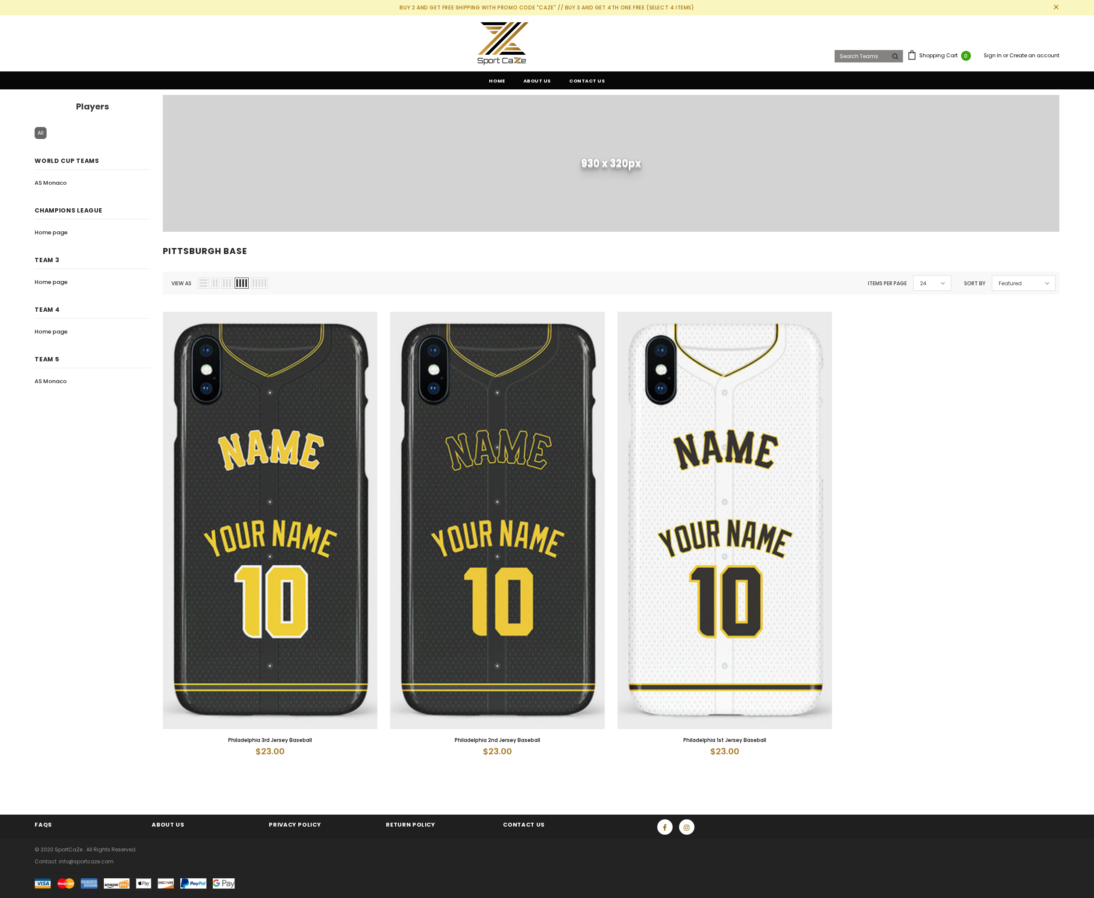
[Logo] (431, 43)
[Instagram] (686, 827)
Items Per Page (887, 283)
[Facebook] (665, 827)
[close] (1056, 7)
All (41, 132)
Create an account (1034, 55)
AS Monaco (51, 183)
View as (181, 283)
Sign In (993, 55)
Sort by (974, 283)
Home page (51, 232)
